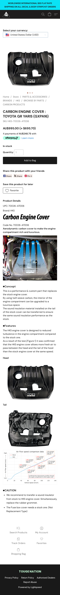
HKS (18, 100)
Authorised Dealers (46, 577)
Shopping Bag (18, 553)
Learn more (28, 138)
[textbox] (24, 34)
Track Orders (18, 543)
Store (16, 96)
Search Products (18, 532)
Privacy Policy (11, 577)
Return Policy (27, 577)
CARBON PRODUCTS (14, 104)
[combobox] (25, 35)
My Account (41, 532)
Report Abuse (30, 582)
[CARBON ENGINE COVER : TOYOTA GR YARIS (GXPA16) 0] (30, 67)
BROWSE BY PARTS (34, 100)
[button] (6, 14)
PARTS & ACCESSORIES (34, 96)
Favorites (41, 543)
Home (6, 96)
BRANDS (7, 100)
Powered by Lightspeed (30, 587)
